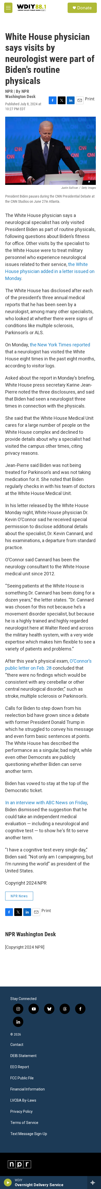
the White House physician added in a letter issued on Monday (50, 271)
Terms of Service (24, 1123)
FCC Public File (22, 1078)
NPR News (19, 896)
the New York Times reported (60, 344)
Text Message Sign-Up (28, 1134)
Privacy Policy (21, 1112)
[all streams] (94, 1182)
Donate (84, 7)
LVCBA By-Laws (23, 1100)
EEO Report (19, 1067)
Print (90, 99)
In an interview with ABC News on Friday (46, 802)
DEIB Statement (23, 1056)
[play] (8, 1182)
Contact (16, 1045)
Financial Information (27, 1089)
